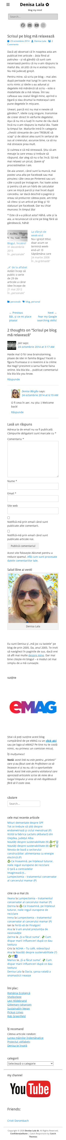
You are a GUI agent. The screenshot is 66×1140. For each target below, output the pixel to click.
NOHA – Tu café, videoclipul (33, 948)
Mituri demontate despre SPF (25, 822)
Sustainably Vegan (18, 1008)
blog (28, 301)
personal (35, 301)
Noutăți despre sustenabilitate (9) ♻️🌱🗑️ (33, 842)
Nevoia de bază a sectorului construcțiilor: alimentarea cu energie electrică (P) (30, 853)
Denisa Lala (40, 41)
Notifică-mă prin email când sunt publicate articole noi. (27, 537)
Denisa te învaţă (17, 1045)
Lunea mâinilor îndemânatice (25, 1038)
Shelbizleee (14, 997)
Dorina (11, 906)
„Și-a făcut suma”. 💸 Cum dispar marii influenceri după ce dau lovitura (29, 940)
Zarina (11, 937)
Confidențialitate (19, 1133)
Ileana (11, 898)
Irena (10, 917)
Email (11, 493)
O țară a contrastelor (20, 869)
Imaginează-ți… (16, 872)
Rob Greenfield (16, 1016)
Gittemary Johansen (19, 1004)
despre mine (36, 655)
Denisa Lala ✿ (34, 4)
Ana (9, 929)
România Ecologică (18, 993)
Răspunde (13, 379)
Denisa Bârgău (30, 391)
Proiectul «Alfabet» (18, 1041)
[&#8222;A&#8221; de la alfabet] (19, 280)
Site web (12, 505)
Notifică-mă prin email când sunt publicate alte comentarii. (27, 523)
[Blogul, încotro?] (17, 235)
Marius (11, 960)
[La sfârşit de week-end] (43, 246)
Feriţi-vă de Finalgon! (28, 925)
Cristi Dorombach (18, 1120)
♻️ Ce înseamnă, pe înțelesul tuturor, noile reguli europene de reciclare (31, 909)
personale (15, 301)
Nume (12, 481)
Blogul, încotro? (16, 243)
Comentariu (15, 439)
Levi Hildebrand (17, 1000)
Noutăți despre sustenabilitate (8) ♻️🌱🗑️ (33, 845)
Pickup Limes (15, 1012)
